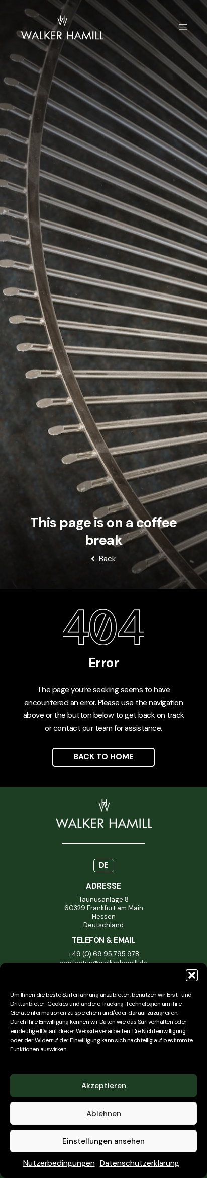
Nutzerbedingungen (59, 1163)
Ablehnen (103, 1114)
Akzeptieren (103, 1086)
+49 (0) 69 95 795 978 (103, 954)
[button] (192, 975)
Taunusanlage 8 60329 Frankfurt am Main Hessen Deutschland (103, 912)
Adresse (103, 886)
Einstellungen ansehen (103, 1141)
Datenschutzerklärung (139, 1163)
